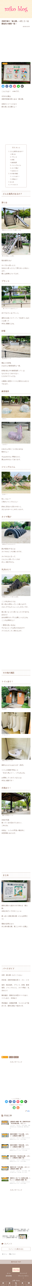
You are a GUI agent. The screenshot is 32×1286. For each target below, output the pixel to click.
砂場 (13, 159)
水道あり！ (15, 179)
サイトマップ (23, 1273)
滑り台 (14, 154)
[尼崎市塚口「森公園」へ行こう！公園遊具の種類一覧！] (10, 86)
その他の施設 (14, 173)
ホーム (8, 1273)
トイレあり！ (16, 176)
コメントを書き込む (16, 1249)
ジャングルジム (16, 165)
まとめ (12, 182)
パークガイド (14, 184)
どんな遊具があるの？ (17, 151)
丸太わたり (15, 171)
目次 (13, 147)
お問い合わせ (16, 1280)
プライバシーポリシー (23, 1277)
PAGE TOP (17, 1262)
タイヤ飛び (15, 168)
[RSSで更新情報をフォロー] (17, 1107)
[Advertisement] (16, 44)
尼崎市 (16, 1057)
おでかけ (5, 1057)
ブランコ (14, 157)
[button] (28, 594)
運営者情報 (9, 1276)
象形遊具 (14, 162)
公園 (12, 1057)
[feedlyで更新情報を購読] (14, 1107)
